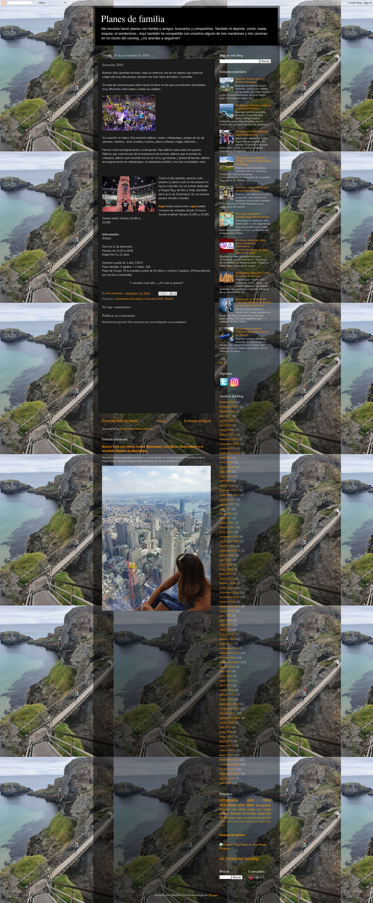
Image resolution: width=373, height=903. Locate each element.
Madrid (169, 298)
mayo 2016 (226, 569)
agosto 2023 (227, 411)
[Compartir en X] (168, 294)
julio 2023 (225, 416)
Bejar (268, 817)
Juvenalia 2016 (154, 298)
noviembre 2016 (230, 541)
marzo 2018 (227, 485)
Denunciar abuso (232, 835)
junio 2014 (226, 676)
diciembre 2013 (229, 704)
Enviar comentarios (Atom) (135, 428)
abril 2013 (226, 741)
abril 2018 (226, 481)
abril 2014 (226, 685)
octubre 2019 (228, 448)
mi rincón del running (239, 858)
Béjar (268, 821)
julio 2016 (225, 560)
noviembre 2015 (230, 597)
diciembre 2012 (229, 759)
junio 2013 (226, 731)
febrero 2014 (227, 694)
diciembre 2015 (229, 592)
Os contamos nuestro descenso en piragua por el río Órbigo (252, 331)
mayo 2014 (226, 680)
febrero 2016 (227, 583)
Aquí (162, 206)
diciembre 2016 (229, 536)
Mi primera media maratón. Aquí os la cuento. (252, 133)
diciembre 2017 (229, 490)
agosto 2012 (227, 778)
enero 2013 (227, 755)
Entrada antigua (197, 421)
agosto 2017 (227, 504)
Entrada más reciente (120, 421)
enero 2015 (227, 643)
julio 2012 (225, 783)
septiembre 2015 (230, 606)
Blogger (213, 895)
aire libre (259, 800)
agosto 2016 (227, 555)
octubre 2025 (228, 402)
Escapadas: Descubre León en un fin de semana (252, 274)
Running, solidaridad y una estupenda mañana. (251, 189)
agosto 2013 (227, 722)
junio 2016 (226, 564)
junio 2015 (226, 620)
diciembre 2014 (229, 648)
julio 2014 (225, 671)
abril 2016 (226, 574)
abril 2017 (226, 518)
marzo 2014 (227, 690)
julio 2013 (225, 727)
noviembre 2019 (230, 443)
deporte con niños (233, 809)
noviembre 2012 (230, 764)
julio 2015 (225, 615)
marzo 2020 (227, 430)
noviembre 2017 (230, 495)
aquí (194, 206)
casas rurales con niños (252, 821)
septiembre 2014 (230, 662)
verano (224, 813)
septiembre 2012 (230, 773)
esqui (222, 821)
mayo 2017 (226, 513)
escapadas (263, 805)
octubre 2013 (228, 713)
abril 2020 (226, 425)
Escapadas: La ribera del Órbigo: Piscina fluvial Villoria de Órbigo (253, 161)
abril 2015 (226, 629)
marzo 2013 (227, 745)
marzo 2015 (227, 634)
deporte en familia (243, 813)
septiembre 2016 (230, 550)
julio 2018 (225, 471)
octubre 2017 (228, 499)
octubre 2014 (228, 657)
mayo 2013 (226, 736)
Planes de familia (133, 18)
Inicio (161, 421)
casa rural (232, 821)
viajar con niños (259, 809)
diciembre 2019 (229, 439)
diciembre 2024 (229, 406)
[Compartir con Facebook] (171, 294)
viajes (239, 817)
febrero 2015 (227, 639)
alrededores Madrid (254, 817)
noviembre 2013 (230, 708)
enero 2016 (227, 587)
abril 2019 (226, 457)
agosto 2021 (227, 420)
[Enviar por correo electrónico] (160, 294)
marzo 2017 (227, 522)
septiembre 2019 (230, 453)
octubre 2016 (228, 546)
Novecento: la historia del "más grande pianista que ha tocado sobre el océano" (253, 302)
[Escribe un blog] (164, 294)
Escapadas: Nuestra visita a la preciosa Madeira (252, 107)
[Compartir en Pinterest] (175, 294)
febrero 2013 (227, 750)
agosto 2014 (227, 666)
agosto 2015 (227, 611)
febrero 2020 (227, 434)
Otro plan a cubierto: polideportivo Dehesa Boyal (252, 215)
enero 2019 (227, 462)
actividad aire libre (237, 804)
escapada (229, 800)
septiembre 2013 (230, 718)
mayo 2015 (226, 625)
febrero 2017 (227, 527)
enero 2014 (227, 699)
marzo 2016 (227, 578)
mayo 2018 (226, 476)
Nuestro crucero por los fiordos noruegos (249, 80)
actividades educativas (129, 298)
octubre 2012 (228, 769)
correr (222, 825)
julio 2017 (225, 508)
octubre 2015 (228, 601)
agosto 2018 (227, 467)
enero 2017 (227, 532)
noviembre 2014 (230, 652)
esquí (231, 817)
